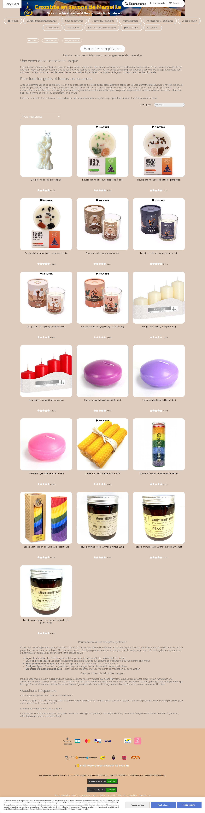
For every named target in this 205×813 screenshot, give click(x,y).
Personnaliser (137, 805)
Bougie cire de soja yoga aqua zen (102, 253)
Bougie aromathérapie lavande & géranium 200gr (159, 547)
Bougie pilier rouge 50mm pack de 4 (46, 400)
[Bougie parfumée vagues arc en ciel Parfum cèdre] (46, 518)
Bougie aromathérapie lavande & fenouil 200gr (102, 547)
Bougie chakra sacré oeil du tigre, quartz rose (158, 180)
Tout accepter (189, 805)
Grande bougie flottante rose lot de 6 (46, 473)
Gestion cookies (130, 795)
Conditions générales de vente (84, 795)
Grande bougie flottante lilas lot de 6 (159, 400)
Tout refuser (163, 805)
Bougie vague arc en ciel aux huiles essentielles (46, 547)
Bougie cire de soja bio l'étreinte (46, 180)
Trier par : (146, 104)
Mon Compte (144, 795)
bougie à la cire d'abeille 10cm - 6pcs (102, 473)
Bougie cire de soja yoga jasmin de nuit (158, 253)
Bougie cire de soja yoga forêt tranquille (46, 326)
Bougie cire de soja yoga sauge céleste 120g (102, 326)
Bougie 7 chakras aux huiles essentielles (159, 473)
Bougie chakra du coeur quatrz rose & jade (102, 180)
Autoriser (111, 781)
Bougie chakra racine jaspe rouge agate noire (46, 253)
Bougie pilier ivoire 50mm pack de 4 (159, 326)
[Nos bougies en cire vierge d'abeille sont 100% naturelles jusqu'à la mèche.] (103, 444)
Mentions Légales (62, 795)
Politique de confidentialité (110, 795)
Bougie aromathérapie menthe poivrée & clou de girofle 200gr (46, 621)
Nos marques (32, 116)
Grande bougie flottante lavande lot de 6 (102, 400)
